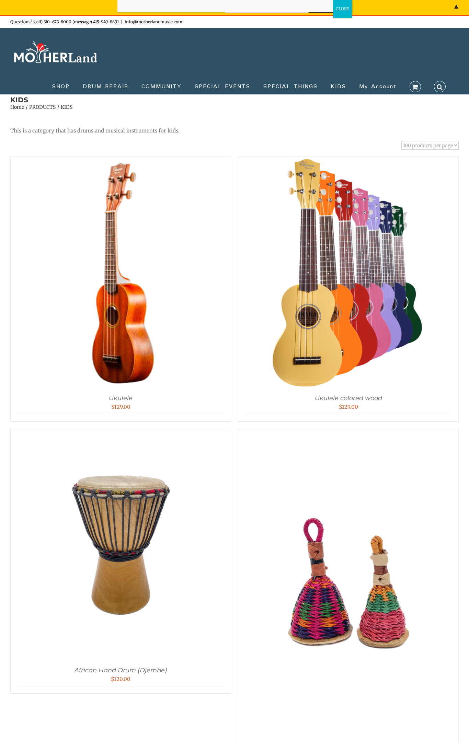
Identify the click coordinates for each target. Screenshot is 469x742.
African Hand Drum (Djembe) (121, 670)
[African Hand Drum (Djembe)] (121, 435)
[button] (440, 86)
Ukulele (121, 398)
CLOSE (342, 8)
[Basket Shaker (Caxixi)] (348, 435)
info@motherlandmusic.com (153, 21)
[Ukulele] (121, 163)
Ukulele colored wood (348, 398)
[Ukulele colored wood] (348, 163)
